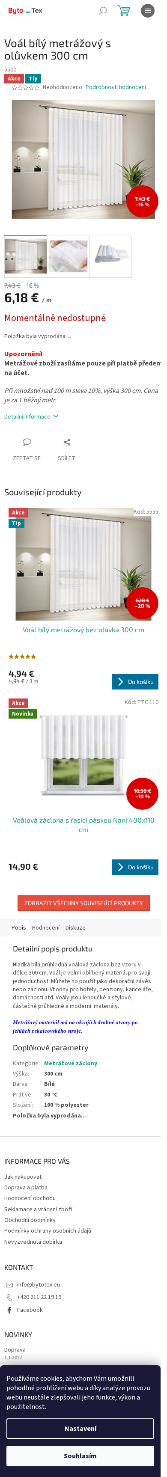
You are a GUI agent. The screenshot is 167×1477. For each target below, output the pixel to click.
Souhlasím (80, 1456)
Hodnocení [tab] (46, 928)
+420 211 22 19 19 (39, 1297)
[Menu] (147, 10)
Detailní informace (27, 417)
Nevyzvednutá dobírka (33, 1242)
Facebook (30, 1310)
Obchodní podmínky (30, 1220)
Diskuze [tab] (76, 928)
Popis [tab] (19, 928)
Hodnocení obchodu (30, 1198)
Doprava (15, 1350)
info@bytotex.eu (38, 1285)
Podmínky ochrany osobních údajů (47, 1231)
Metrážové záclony (70, 1063)
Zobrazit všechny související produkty (83, 902)
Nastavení (80, 1428)
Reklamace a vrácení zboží (38, 1209)
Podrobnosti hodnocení (116, 87)
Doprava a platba (26, 1187)
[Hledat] (102, 10)
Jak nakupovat (23, 1177)
